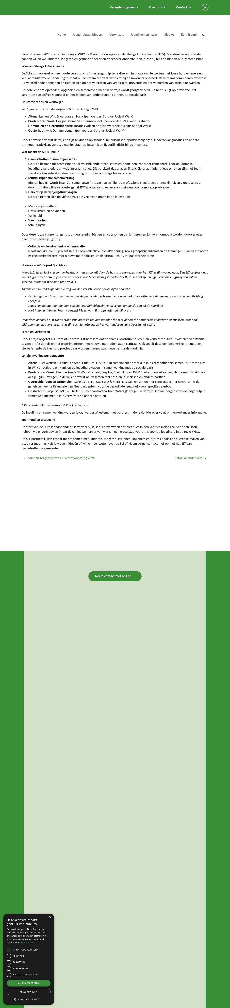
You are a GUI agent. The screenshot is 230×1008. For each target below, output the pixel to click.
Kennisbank (189, 34)
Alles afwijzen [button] (29, 991)
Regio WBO (35, 29)
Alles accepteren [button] (28, 983)
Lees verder (27, 942)
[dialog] (28, 959)
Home (61, 34)
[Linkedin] (205, 7)
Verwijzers (116, 34)
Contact (181, 7)
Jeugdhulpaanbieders (88, 34)
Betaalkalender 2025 (189, 458)
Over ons (155, 7)
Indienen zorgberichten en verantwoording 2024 (60, 458)
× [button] (50, 917)
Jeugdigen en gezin (144, 34)
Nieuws (169, 34)
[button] (203, 35)
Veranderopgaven (122, 7)
